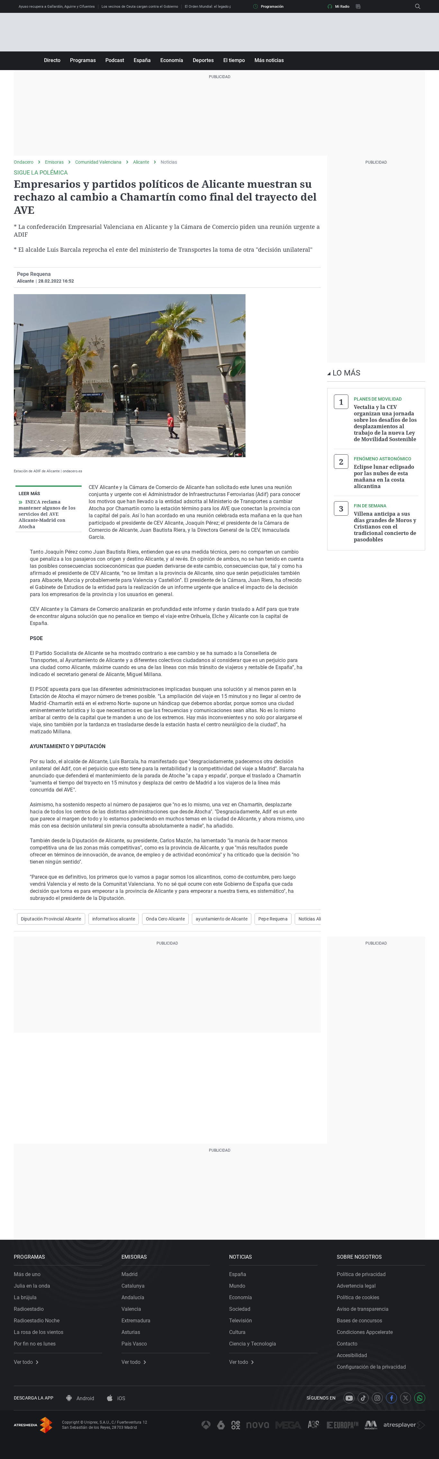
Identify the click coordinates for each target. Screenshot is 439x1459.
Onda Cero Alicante (165, 918)
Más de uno (27, 1274)
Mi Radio (342, 7)
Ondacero (23, 162)
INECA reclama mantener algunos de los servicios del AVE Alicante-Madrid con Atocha (47, 514)
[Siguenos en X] (405, 1397)
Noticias (169, 162)
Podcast (114, 60)
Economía (171, 60)
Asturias (130, 1332)
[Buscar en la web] (418, 6)
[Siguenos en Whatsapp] (419, 1397)
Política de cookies (358, 1297)
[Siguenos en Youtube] (349, 1397)
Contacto (347, 1344)
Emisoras (54, 162)
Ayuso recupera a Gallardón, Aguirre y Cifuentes (57, 6)
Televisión (240, 1321)
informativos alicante (113, 918)
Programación (272, 7)
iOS (120, 1398)
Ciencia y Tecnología (252, 1344)
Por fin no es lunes (35, 1344)
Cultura (237, 1332)
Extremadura (135, 1321)
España (142, 60)
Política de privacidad (361, 1274)
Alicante (141, 162)
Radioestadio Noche (36, 1321)
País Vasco (134, 1344)
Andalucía (132, 1297)
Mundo (237, 1286)
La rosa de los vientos (38, 1332)
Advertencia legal (356, 1286)
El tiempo (234, 60)
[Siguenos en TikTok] (363, 1397)
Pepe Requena (34, 274)
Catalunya (133, 1286)
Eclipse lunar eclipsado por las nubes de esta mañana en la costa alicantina (384, 476)
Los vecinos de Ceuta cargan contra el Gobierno (140, 6)
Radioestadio (29, 1309)
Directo (52, 60)
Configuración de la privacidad (371, 1367)
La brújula (25, 1297)
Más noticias (269, 60)
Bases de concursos (359, 1321)
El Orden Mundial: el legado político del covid (220, 6)
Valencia (131, 1309)
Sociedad (239, 1309)
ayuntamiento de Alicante (221, 918)
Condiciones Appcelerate (365, 1332)
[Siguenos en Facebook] (391, 1397)
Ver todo (23, 1362)
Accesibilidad (352, 1355)
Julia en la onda (32, 1286)
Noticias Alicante (316, 918)
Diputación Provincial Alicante (51, 918)
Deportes (203, 60)
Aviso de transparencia (363, 1309)
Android (84, 1398)
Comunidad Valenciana (98, 162)
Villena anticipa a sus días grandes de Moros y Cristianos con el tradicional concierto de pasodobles (385, 526)
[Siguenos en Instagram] (377, 1397)
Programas (83, 60)
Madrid (129, 1274)
